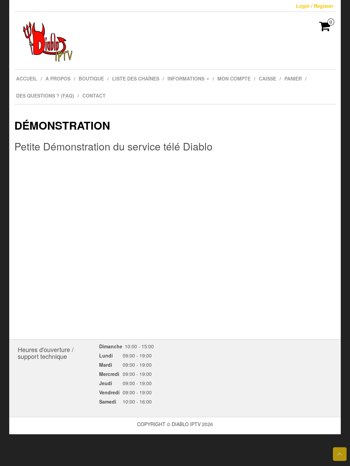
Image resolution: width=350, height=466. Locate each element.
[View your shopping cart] (325, 28)
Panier (293, 78)
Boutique (91, 78)
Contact (94, 95)
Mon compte (234, 78)
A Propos (57, 78)
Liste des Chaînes (135, 78)
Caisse (267, 78)
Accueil (26, 78)
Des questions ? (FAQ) (45, 95)
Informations (186, 78)
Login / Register (314, 5)
